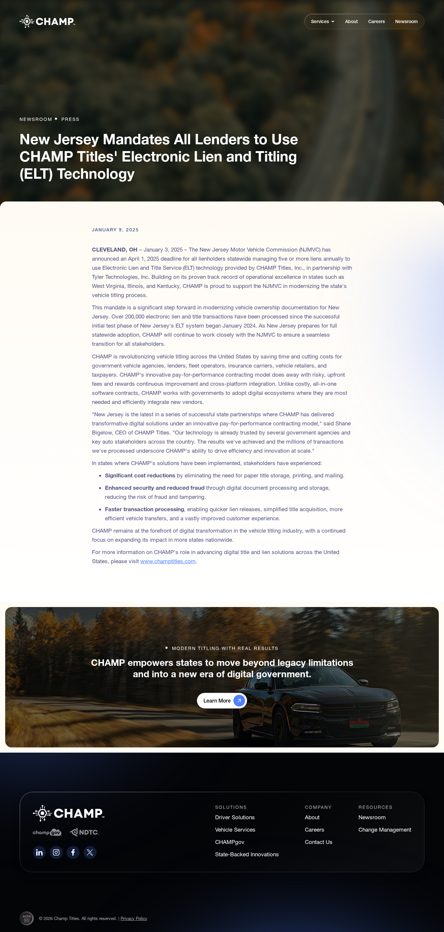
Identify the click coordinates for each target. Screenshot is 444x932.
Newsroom (372, 817)
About (312, 817)
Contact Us (319, 841)
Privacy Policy (134, 918)
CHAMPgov (229, 841)
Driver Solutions (235, 817)
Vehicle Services (235, 829)
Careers (314, 829)
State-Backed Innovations (247, 854)
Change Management (385, 829)
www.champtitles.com (168, 561)
